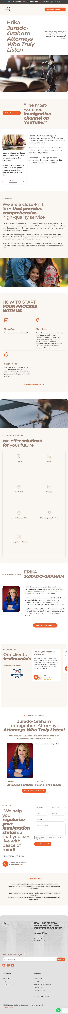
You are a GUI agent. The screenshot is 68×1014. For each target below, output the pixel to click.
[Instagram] (8, 965)
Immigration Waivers (19, 542)
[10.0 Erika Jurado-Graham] (17, 678)
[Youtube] (12, 965)
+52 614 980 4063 (49, 925)
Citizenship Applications (49, 518)
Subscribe (60, 959)
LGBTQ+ (19, 461)
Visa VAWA (19, 492)
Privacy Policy (49, 837)
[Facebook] (3, 965)
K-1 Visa (49, 492)
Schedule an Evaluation (17, 862)
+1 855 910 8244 (48, 923)
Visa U (49, 461)
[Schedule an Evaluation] (5, 864)
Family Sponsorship (19, 518)
